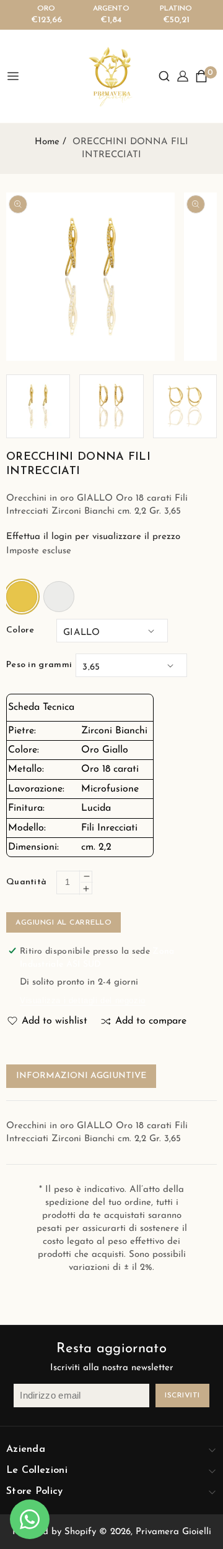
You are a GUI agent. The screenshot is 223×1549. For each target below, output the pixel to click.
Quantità (26, 882)
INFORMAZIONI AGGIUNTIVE (81, 1076)
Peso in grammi (39, 665)
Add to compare (150, 1021)
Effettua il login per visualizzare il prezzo (93, 537)
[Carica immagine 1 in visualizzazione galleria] (38, 406)
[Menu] (17, 76)
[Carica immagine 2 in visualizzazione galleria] (111, 406)
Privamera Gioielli (173, 1532)
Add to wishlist (54, 1021)
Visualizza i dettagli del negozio (83, 1000)
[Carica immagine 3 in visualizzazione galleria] (185, 406)
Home (47, 142)
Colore (20, 630)
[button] (164, 76)
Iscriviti (182, 1395)
